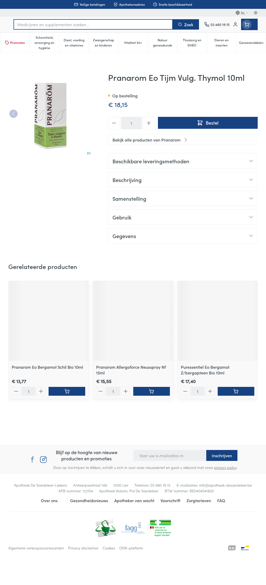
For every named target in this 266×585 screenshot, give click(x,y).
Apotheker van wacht (134, 500)
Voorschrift (170, 500)
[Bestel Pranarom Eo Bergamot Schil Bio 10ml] (67, 391)
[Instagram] (43, 459)
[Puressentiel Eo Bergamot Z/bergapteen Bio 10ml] (217, 321)
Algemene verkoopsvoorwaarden (36, 547)
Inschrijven (222, 455)
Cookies (109, 547)
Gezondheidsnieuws (89, 500)
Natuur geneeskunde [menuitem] (165, 42)
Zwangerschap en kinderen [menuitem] (105, 42)
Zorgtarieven (199, 500)
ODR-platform (131, 547)
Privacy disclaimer (83, 547)
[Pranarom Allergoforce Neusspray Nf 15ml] (133, 321)
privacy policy (225, 467)
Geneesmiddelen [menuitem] (252, 43)
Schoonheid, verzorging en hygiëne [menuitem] (46, 42)
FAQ (221, 500)
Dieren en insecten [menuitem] (225, 42)
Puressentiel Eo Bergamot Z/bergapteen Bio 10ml (205, 369)
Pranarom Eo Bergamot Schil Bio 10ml (47, 367)
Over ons (49, 500)
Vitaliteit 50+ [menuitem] (136, 43)
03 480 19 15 (160, 485)
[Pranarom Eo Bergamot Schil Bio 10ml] (48, 321)
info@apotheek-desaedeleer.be (225, 485)
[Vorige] (13, 114)
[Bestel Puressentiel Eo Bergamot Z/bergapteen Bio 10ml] (236, 391)
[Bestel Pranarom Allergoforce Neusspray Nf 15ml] (151, 391)
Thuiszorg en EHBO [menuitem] (195, 42)
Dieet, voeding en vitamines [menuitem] (76, 42)
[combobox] (93, 24)
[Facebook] (32, 459)
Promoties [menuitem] (17, 42)
